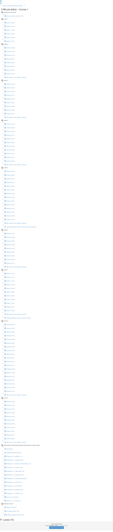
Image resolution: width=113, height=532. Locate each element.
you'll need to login (62, 525)
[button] (1, 1)
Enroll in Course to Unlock (56, 527)
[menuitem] (1, 3)
